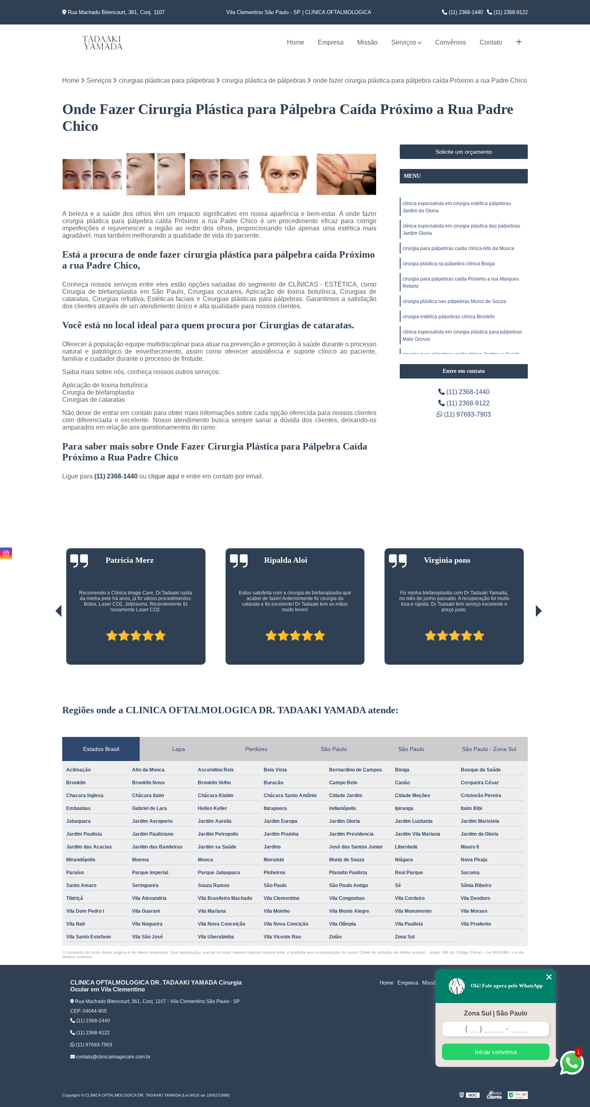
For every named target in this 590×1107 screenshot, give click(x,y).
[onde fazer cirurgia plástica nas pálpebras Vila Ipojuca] (283, 174)
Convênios (450, 42)
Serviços (403, 42)
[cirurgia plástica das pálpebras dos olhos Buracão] (219, 174)
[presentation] (47, 641)
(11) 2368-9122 (510, 12)
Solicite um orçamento (463, 152)
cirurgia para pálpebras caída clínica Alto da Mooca (458, 248)
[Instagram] (6, 553)
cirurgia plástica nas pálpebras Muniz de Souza (454, 301)
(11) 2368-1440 (465, 12)
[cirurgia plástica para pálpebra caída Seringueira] (92, 174)
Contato (491, 42)
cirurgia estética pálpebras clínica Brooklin (449, 316)
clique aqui (163, 476)
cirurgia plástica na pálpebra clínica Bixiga (449, 264)
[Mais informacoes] (519, 43)
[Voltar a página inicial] (102, 42)
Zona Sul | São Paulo (495, 1013)
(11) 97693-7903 (466, 414)
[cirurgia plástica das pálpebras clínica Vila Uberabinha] (156, 174)
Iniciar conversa (496, 1051)
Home (295, 42)
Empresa (331, 42)
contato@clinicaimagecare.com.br (113, 1057)
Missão (367, 42)
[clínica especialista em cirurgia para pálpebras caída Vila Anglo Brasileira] (346, 174)
